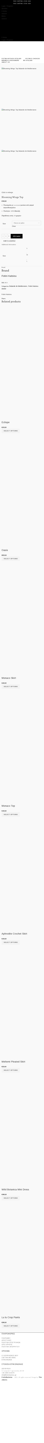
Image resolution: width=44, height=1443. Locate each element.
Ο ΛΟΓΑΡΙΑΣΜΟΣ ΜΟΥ (10, 1355)
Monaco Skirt (9, 678)
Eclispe (6, 422)
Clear (14, 226)
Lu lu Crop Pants (11, 1317)
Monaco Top (8, 805)
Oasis (5, 550)
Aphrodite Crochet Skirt (14, 933)
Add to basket (16, 236)
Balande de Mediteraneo (18, 286)
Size (4, 224)
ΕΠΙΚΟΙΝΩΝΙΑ (7, 1360)
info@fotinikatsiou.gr (9, 1375)
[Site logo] (22, 28)
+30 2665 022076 (8, 1373)
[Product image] (22, 387)
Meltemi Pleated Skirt (13, 1061)
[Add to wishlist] (4, 418)
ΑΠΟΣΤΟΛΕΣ (6, 1340)
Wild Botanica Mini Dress (15, 1189)
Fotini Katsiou (7, 294)
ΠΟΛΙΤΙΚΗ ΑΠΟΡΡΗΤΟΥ (11, 1347)
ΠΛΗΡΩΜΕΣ (6, 1338)
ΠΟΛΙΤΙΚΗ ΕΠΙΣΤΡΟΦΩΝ (11, 1342)
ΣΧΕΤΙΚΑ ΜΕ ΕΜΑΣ (9, 1357)
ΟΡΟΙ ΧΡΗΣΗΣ (7, 1344)
